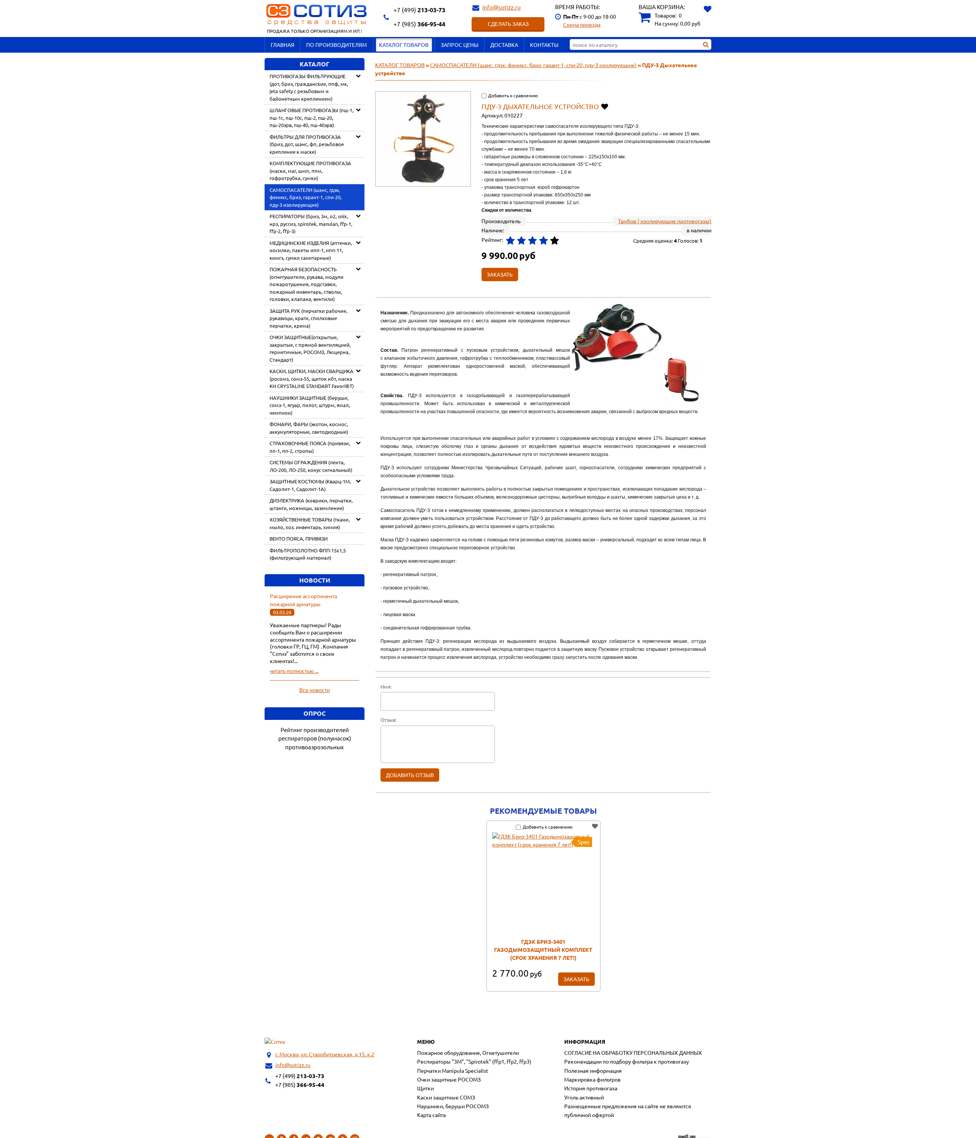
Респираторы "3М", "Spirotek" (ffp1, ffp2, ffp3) (474, 1061)
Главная (282, 44)
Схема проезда (581, 24)
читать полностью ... (294, 670)
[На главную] (275, 1042)
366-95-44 (419, 24)
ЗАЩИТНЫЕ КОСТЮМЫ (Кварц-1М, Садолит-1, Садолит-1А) (310, 485)
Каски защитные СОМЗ (446, 1097)
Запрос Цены (459, 44)
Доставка (504, 44)
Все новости (314, 689)
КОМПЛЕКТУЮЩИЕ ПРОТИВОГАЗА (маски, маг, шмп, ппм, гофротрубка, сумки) (310, 170)
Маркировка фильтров (592, 1079)
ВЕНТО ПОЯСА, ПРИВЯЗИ (298, 538)
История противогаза (590, 1088)
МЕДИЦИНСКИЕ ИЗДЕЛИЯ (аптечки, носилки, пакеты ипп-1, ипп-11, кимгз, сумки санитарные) (311, 250)
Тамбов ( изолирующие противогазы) (664, 220)
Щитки (425, 1088)
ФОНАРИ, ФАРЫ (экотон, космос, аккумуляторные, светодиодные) (309, 428)
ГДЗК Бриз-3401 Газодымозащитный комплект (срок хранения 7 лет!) (543, 949)
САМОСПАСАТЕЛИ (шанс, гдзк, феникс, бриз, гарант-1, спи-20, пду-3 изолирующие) (306, 197)
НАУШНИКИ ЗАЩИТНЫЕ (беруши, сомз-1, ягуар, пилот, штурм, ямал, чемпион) (310, 405)
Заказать (576, 978)
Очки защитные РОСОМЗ (449, 1079)
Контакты (544, 44)
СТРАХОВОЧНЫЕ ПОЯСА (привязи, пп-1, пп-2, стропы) (310, 447)
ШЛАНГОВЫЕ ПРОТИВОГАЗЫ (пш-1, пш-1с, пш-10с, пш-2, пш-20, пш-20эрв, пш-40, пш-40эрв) (311, 117)
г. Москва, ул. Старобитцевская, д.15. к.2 (324, 1054)
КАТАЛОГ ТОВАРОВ (404, 44)
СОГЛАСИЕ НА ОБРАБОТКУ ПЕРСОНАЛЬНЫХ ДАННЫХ (633, 1052)
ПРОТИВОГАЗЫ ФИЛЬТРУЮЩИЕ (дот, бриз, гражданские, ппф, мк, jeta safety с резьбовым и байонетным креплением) (309, 87)
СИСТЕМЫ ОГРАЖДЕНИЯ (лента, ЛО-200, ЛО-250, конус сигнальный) (311, 466)
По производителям (336, 44)
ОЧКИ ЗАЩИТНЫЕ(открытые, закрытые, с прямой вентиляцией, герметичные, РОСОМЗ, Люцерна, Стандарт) (310, 348)
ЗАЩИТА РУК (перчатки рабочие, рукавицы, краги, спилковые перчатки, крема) (308, 318)
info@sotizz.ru (501, 7)
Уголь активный (584, 1097)
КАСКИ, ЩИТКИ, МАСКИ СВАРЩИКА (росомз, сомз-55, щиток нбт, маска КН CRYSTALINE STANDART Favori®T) (312, 378)
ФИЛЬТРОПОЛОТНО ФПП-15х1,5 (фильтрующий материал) (308, 554)
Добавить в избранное (605, 106)
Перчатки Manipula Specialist (452, 1070)
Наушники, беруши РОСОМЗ (453, 1106)
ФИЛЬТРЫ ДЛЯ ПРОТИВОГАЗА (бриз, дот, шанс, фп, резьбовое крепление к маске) (307, 144)
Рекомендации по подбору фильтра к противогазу (626, 1061)
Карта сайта (431, 1114)
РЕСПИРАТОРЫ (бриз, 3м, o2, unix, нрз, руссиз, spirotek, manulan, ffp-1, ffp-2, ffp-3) (311, 223)
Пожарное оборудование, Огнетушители (468, 1052)
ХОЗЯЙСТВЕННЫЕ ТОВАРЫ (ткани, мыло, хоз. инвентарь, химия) (310, 523)
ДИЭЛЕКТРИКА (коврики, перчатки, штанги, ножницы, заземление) (311, 504)
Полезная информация (593, 1070)
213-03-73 (419, 10)
